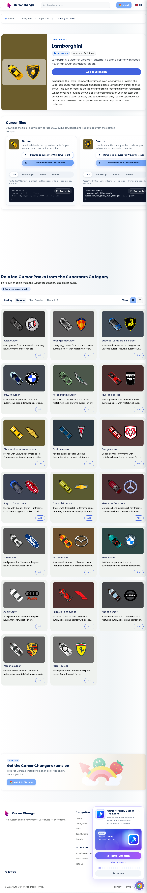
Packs (79, 828)
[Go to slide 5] (106, 867)
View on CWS (117, 862)
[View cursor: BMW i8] (24, 388)
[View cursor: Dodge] (122, 443)
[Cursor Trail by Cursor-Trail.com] (118, 839)
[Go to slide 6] (107, 867)
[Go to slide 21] (135, 867)
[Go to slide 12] (119, 867)
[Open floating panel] (139, 885)
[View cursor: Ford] (24, 551)
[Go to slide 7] (109, 867)
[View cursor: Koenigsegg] (73, 334)
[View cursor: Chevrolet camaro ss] (24, 443)
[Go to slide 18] (130, 867)
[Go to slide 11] (117, 867)
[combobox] (76, 5)
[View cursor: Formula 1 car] (73, 605)
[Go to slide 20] (134, 867)
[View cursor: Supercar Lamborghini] (122, 334)
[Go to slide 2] (99, 867)
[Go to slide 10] (115, 867)
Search (79, 839)
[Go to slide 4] (104, 867)
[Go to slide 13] (120, 867)
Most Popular (36, 300)
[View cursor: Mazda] (73, 551)
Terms (127, 886)
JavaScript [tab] (28, 174)
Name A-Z (52, 300)
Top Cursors (82, 834)
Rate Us (79, 863)
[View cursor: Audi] (24, 605)
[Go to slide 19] (132, 867)
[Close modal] (105, 428)
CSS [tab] (14, 174)
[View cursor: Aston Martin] (73, 388)
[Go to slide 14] (122, 867)
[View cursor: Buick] (24, 334)
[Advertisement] (73, 240)
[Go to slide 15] (124, 867)
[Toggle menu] (3, 5)
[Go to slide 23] (139, 867)
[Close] (139, 811)
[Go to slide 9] (113, 867)
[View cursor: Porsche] (24, 660)
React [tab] (42, 174)
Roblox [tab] (55, 174)
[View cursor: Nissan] (122, 605)
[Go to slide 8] (111, 867)
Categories (81, 823)
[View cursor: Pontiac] (73, 443)
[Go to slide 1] (96, 867)
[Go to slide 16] (126, 867)
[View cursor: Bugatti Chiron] (24, 497)
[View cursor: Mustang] (122, 388)
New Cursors (82, 858)
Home (79, 818)
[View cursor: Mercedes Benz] (122, 497)
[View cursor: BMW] (122, 551)
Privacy (117, 886)
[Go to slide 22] (137, 867)
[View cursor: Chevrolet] (73, 497)
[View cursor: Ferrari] (73, 660)
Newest (20, 300)
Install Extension (84, 853)
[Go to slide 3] (102, 867)
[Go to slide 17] (128, 867)
